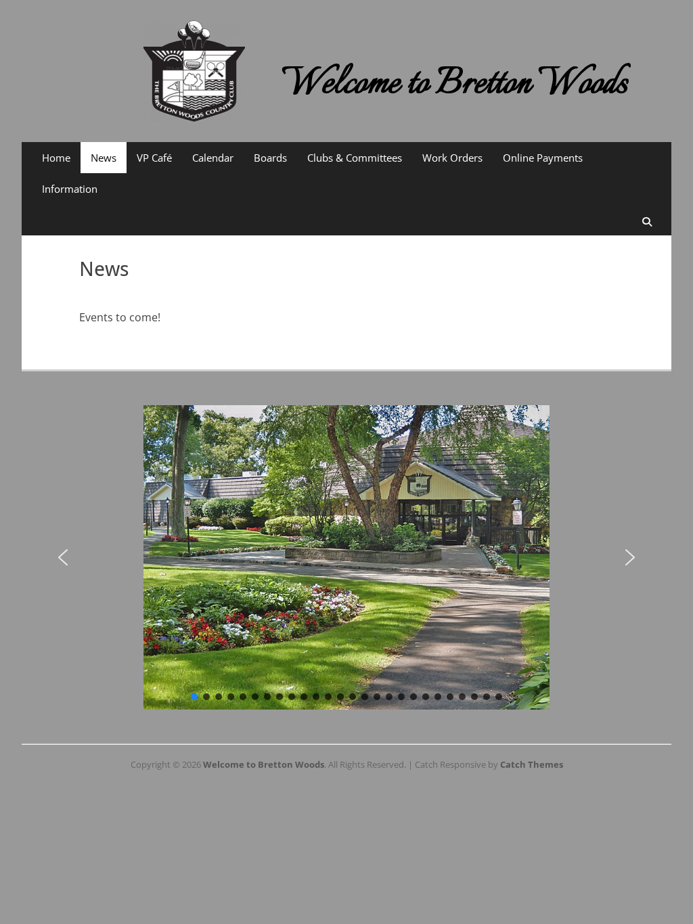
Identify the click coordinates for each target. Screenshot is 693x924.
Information (69, 188)
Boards (270, 157)
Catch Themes (531, 764)
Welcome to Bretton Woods (454, 84)
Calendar (212, 157)
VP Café (154, 157)
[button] (63, 557)
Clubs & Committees (354, 157)
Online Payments (543, 157)
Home (56, 157)
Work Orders (452, 157)
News (103, 157)
